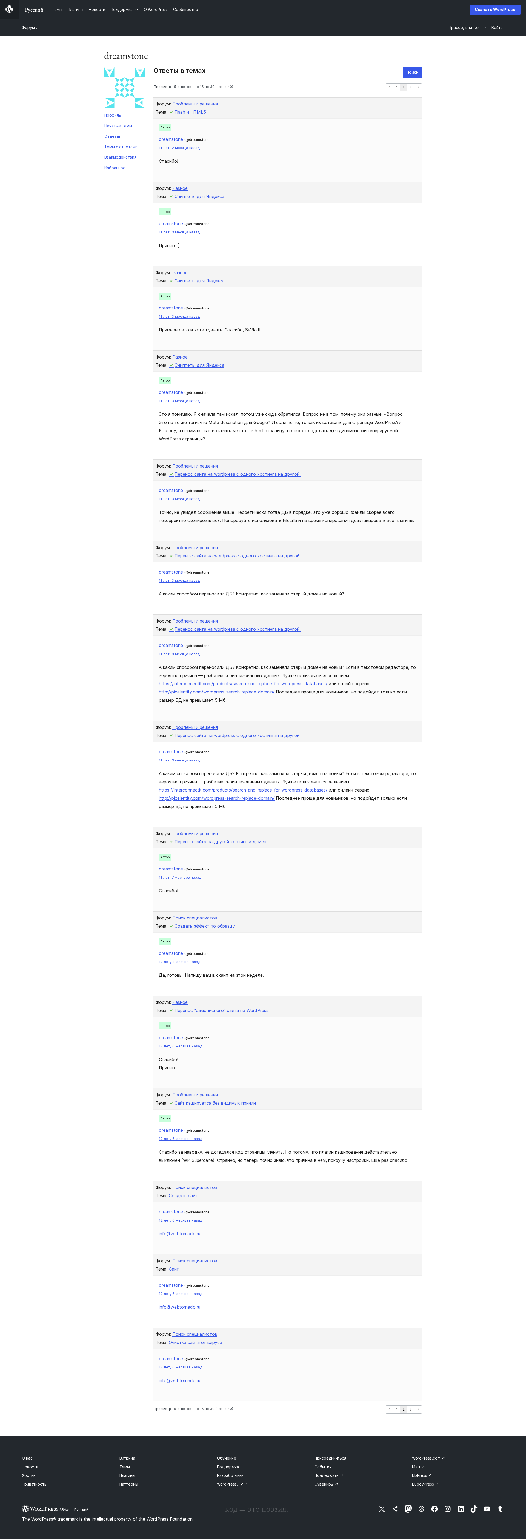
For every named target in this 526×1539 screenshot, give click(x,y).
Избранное (114, 167)
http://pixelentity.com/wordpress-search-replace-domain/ (217, 692)
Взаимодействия (120, 157)
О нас (27, 1458)
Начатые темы (118, 126)
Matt (418, 1467)
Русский (81, 1509)
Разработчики (230, 1475)
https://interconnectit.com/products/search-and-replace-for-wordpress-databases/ (243, 683)
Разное (180, 188)
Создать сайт (183, 1195)
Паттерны (128, 1484)
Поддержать (329, 1475)
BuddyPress (425, 1484)
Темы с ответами (121, 146)
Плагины (127, 1475)
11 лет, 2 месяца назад (179, 148)
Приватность (34, 1484)
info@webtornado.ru (179, 1233)
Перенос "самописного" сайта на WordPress (221, 1010)
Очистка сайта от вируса (195, 1342)
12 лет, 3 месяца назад (179, 962)
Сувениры (326, 1484)
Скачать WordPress (495, 9)
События (323, 1467)
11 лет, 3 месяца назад (179, 232)
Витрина (127, 1458)
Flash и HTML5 (190, 112)
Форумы (30, 27)
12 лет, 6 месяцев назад (180, 1046)
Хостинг (29, 1475)
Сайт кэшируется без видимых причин (215, 1103)
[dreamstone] (124, 88)
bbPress (422, 1475)
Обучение (226, 1458)
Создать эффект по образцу (205, 926)
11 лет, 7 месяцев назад (180, 877)
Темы (124, 1467)
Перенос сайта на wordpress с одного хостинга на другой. (238, 474)
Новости (30, 1467)
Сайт (174, 1269)
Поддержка (228, 1467)
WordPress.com (428, 1458)
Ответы (112, 136)
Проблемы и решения (195, 104)
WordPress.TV (232, 1484)
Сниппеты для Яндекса (199, 196)
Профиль (112, 115)
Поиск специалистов (194, 918)
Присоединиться (330, 1458)
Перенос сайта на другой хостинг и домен (220, 841)
